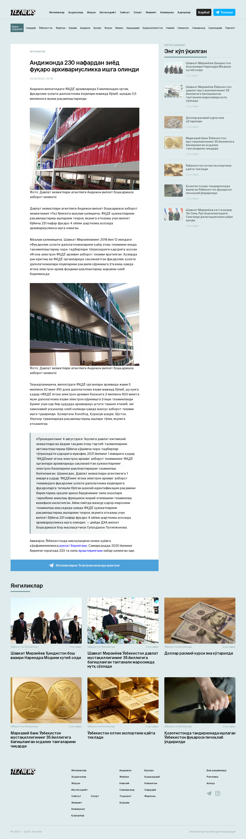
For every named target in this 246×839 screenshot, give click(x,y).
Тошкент (125, 796)
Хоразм (124, 802)
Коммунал (167, 12)
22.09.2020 (37, 78)
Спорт (138, 12)
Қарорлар (184, 12)
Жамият (151, 12)
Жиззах (124, 776)
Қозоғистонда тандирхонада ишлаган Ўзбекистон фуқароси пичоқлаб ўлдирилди (199, 737)
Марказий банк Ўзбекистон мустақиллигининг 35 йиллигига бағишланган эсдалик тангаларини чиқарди (43, 739)
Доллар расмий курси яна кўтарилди (198, 653)
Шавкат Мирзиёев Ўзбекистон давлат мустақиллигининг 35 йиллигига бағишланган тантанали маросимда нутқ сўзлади (122, 659)
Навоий (124, 783)
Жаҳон (91, 12)
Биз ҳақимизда (216, 770)
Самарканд (127, 789)
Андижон (125, 770)
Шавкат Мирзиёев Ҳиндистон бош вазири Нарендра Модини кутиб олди (46, 655)
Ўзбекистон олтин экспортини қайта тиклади (121, 735)
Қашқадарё (152, 776)
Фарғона (149, 796)
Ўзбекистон (17, 647)
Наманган (150, 783)
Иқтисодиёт (108, 12)
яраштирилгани (90, 550)
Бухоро (149, 770)
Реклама (212, 776)
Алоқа (211, 783)
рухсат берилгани (73, 545)
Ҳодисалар (75, 12)
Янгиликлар (56, 12)
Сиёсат (125, 12)
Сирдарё (150, 789)
